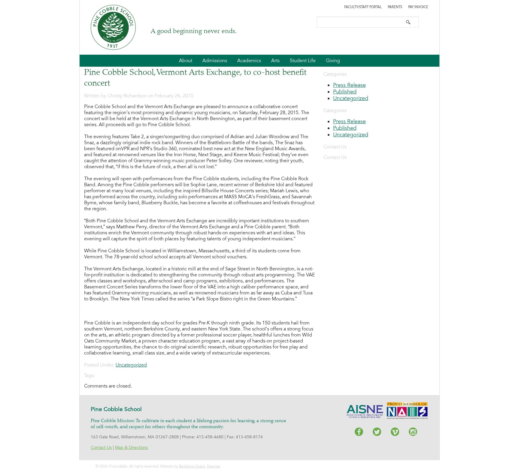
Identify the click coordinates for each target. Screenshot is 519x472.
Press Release (349, 85)
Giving (333, 61)
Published (345, 91)
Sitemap (213, 466)
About (185, 61)
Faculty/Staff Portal (363, 7)
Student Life (303, 61)
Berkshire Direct (192, 466)
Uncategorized (131, 365)
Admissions (214, 61)
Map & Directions (131, 447)
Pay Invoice (418, 7)
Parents (395, 7)
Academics (249, 61)
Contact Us (101, 447)
